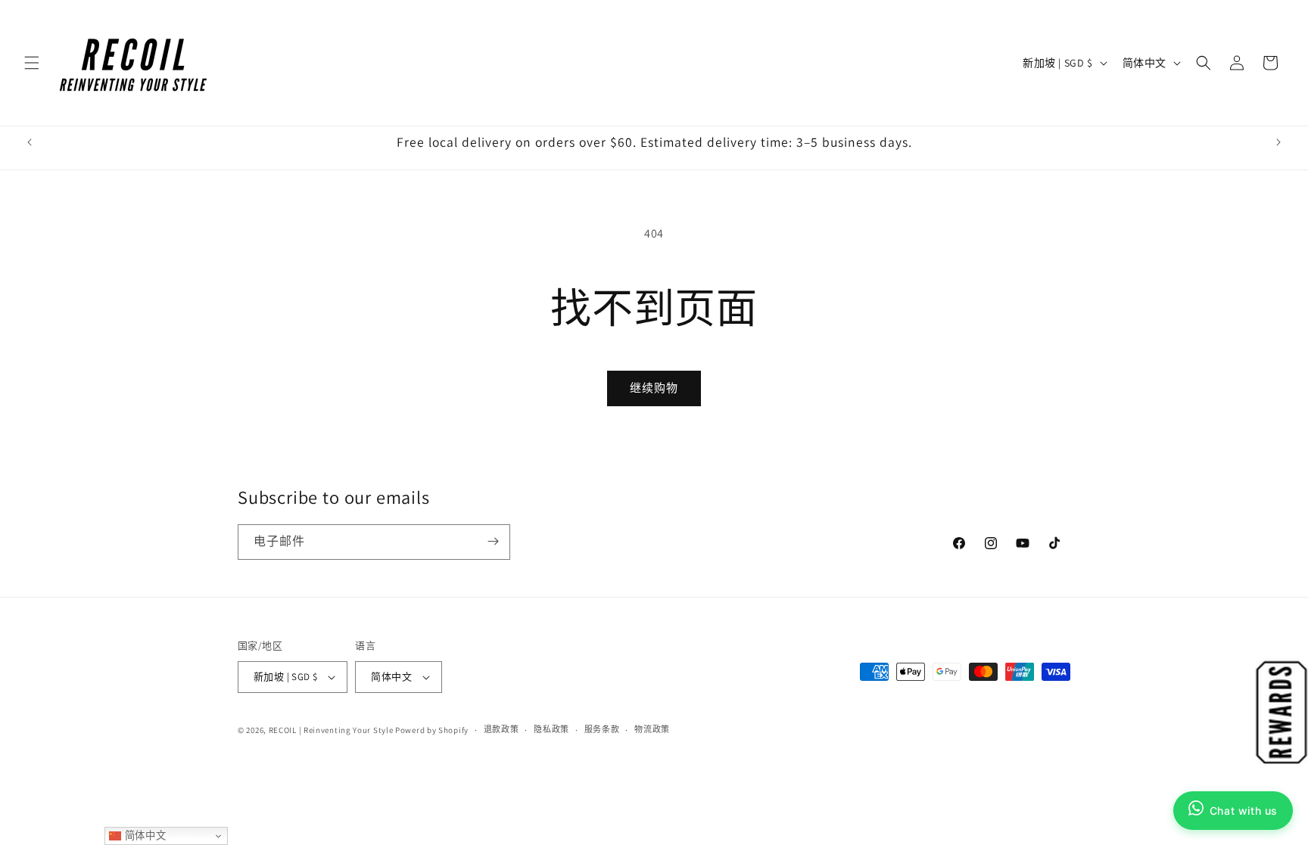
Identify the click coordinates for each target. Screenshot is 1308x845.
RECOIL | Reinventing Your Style (331, 730)
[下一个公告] (1278, 142)
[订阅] (492, 541)
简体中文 (143, 835)
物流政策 (652, 730)
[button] (31, 62)
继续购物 (654, 388)
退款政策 (501, 730)
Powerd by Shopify (432, 730)
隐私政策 (551, 730)
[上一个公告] (29, 142)
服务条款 (602, 730)
